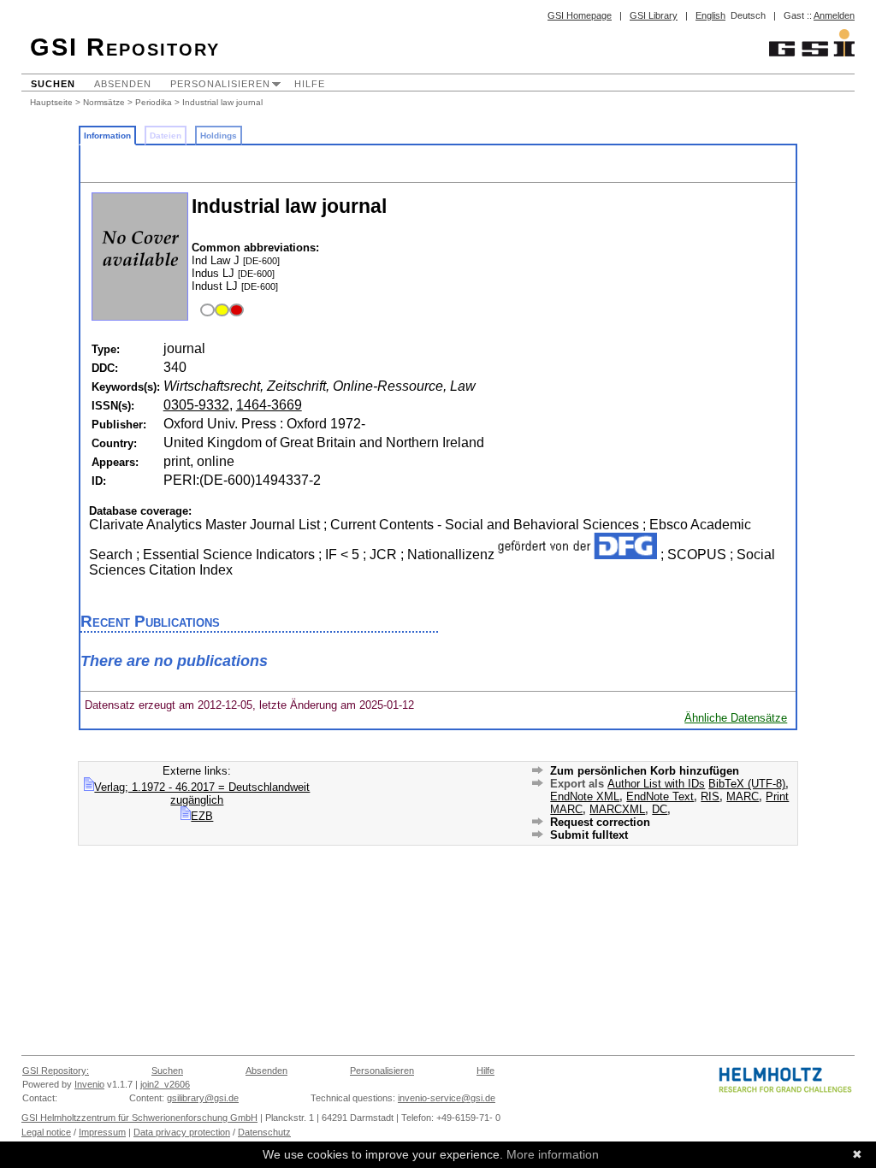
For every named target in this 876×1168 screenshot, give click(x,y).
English (710, 15)
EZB (202, 816)
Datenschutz (264, 1132)
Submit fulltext (589, 835)
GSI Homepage (580, 15)
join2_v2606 (165, 1084)
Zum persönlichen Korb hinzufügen (644, 770)
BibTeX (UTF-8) (746, 783)
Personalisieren (220, 84)
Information (107, 135)
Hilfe (309, 84)
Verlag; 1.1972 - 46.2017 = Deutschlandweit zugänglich (202, 793)
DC (659, 809)
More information (552, 1154)
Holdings (218, 135)
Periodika (153, 102)
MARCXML (617, 809)
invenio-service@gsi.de (446, 1098)
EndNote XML (584, 796)
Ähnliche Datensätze (735, 717)
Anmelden (834, 15)
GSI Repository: (55, 1070)
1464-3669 (269, 405)
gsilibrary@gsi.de (203, 1098)
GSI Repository (125, 47)
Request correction (600, 822)
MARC (742, 796)
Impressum (102, 1132)
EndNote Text (660, 796)
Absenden (122, 84)
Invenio (89, 1084)
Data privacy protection (181, 1132)
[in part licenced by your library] (219, 311)
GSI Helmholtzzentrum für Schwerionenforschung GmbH (139, 1117)
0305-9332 (196, 405)
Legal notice (46, 1132)
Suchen (53, 84)
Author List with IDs (656, 783)
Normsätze (104, 102)
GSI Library (654, 15)
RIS (710, 796)
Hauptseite (51, 102)
